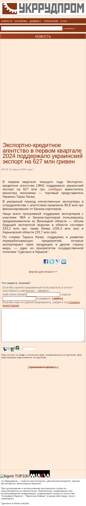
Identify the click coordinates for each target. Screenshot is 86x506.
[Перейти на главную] (43, 16)
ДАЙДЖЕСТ (36, 21)
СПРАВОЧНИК (51, 21)
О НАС (63, 21)
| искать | (69, 28)
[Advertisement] (43, 83)
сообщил (55, 189)
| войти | (57, 298)
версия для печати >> (43, 271)
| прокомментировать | (43, 367)
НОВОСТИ (6, 21)
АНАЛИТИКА (21, 21)
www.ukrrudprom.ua (11, 491)
